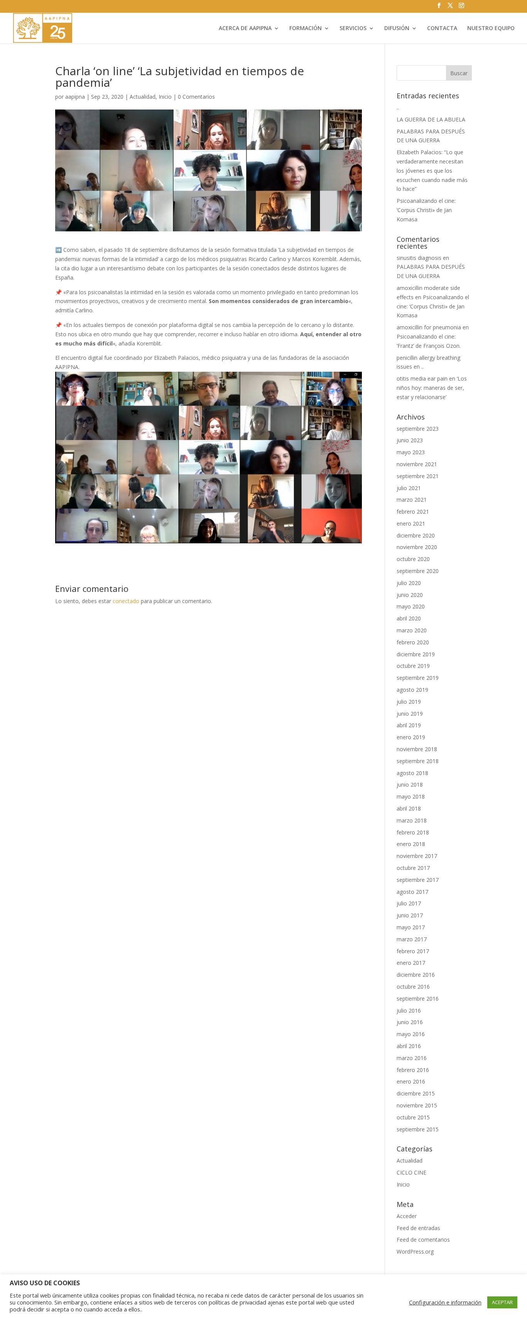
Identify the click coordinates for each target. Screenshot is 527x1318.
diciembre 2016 (416, 974)
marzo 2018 (412, 820)
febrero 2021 (413, 511)
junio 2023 (410, 440)
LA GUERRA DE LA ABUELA (431, 119)
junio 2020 (410, 594)
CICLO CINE (411, 1172)
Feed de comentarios (423, 1239)
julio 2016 (409, 1010)
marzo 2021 (412, 499)
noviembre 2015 (417, 1105)
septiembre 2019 (418, 677)
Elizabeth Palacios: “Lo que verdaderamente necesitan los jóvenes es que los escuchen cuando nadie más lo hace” (432, 170)
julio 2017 (409, 903)
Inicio (165, 96)
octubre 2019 (413, 665)
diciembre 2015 (416, 1093)
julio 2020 (409, 583)
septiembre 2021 (418, 476)
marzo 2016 (412, 1058)
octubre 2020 (413, 559)
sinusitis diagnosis (419, 257)
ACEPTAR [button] (502, 1302)
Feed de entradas (418, 1228)
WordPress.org (415, 1251)
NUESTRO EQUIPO (491, 28)
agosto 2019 (412, 689)
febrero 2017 (413, 951)
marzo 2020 (412, 630)
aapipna (75, 96)
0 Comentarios (196, 96)
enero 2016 (411, 1081)
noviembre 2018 (417, 749)
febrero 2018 (413, 832)
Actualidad (142, 96)
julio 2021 (409, 488)
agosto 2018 (412, 773)
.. (398, 107)
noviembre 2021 (417, 464)
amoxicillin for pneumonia (429, 327)
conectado (126, 601)
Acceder (407, 1216)
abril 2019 (409, 725)
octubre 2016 (413, 986)
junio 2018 (410, 784)
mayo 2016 (411, 1034)
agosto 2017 (412, 891)
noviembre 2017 (417, 856)
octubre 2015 (413, 1117)
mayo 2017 (411, 927)
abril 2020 (409, 618)
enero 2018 (411, 844)
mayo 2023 (411, 452)
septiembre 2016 (418, 998)
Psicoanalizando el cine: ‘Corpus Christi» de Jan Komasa (426, 210)
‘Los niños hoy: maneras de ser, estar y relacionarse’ (432, 388)
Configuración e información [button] (445, 1302)
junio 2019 (410, 713)
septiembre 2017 (418, 879)
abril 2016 (409, 1046)
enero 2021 (411, 523)
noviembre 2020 (417, 547)
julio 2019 (409, 701)
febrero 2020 (413, 642)
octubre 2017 (413, 867)
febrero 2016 (413, 1070)
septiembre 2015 (418, 1129)
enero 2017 (411, 962)
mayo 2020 (411, 606)
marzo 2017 (412, 939)
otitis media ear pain (422, 378)
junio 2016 (410, 1022)
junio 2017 (410, 915)
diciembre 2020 (416, 535)
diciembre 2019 (416, 654)
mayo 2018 (411, 796)
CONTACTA (442, 28)
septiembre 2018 (418, 761)
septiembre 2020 (418, 571)
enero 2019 (411, 737)
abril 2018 (409, 808)
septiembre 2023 (418, 428)
